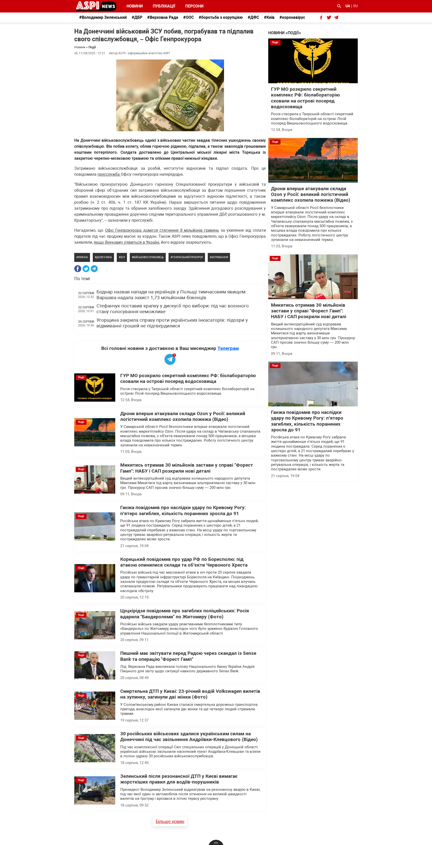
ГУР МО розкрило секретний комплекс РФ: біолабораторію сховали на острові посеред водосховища (188, 378)
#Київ (269, 17)
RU (355, 6)
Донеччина (104, 257)
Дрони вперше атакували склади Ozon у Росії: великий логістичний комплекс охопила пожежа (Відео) (182, 416)
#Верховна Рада (162, 17)
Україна (83, 257)
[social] (321, 17)
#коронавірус (292, 17)
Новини (134, 6)
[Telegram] (94, 268)
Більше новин (170, 821)
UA (348, 6)
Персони (191, 6)
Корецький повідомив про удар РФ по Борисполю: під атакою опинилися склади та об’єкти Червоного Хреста (184, 562)
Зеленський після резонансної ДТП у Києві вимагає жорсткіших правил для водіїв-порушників (179, 779)
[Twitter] (86, 268)
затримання (219, 257)
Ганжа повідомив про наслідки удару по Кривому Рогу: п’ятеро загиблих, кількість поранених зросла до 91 (183, 510)
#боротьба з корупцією (221, 17)
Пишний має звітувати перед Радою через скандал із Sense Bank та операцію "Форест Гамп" (188, 656)
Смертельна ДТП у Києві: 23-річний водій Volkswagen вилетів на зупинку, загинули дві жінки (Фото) (190, 694)
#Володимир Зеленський (103, 17)
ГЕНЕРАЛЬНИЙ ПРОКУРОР (187, 257)
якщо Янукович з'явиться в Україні (126, 242)
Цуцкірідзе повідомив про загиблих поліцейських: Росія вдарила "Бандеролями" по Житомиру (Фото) (184, 613)
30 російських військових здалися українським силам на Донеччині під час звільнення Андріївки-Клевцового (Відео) (189, 736)
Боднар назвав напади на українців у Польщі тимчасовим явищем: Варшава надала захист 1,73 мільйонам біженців (171, 294)
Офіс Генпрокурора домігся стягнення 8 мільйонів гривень (162, 230)
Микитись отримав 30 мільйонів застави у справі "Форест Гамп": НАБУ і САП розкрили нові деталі (186, 468)
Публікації (164, 6)
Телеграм (228, 348)
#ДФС (253, 17)
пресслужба (109, 174)
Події (92, 47)
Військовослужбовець (148, 257)
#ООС (188, 17)
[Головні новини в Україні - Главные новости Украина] (96, 5)
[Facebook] (77, 268)
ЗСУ (122, 257)
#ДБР (137, 17)
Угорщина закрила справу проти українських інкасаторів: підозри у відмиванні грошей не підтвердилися (172, 323)
